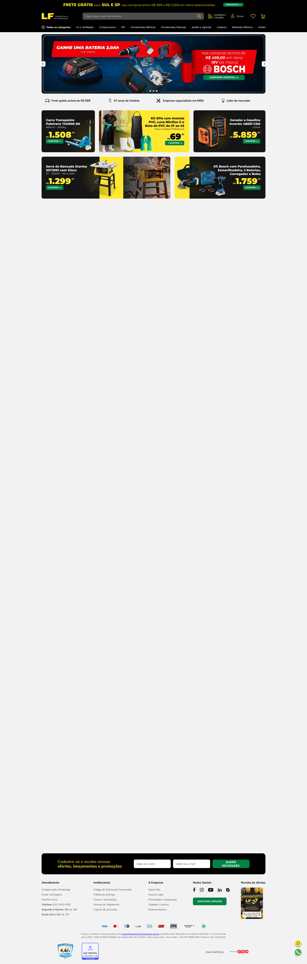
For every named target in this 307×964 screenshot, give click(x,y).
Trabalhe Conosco (158, 904)
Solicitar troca (49, 899)
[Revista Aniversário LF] (252, 918)
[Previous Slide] (42, 64)
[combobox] (145, 16)
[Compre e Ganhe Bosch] (153, 64)
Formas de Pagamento (106, 904)
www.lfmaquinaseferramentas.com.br (140, 934)
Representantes (157, 909)
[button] (298, 943)
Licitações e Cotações (220, 16)
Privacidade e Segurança (162, 899)
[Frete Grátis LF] (153, 4)
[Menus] (253, 16)
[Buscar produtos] (199, 16)
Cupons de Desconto (105, 909)
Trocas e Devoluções (105, 899)
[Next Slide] (264, 64)
